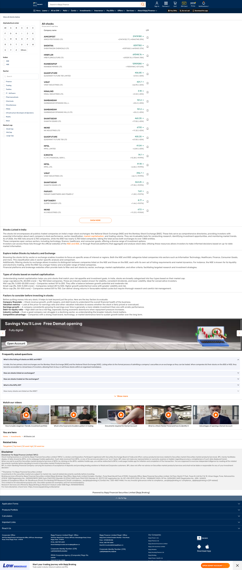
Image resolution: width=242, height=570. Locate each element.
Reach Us (6, 528)
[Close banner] (237, 565)
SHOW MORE (95, 220)
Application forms (10, 504)
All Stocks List (29, 436)
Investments (16, 436)
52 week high (28, 446)
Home (5, 436)
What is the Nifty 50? (12, 385)
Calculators (7, 516)
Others (23, 50)
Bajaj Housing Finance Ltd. (156, 552)
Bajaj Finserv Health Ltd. (155, 558)
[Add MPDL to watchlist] (147, 147)
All (5, 28)
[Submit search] (143, 4)
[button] (121, 335)
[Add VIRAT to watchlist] (147, 83)
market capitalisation (94, 236)
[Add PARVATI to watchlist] (147, 192)
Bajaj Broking (152, 555)
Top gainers (7, 446)
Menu (38, 11)
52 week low (39, 446)
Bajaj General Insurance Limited (157, 543)
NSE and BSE (73, 244)
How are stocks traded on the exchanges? (21, 379)
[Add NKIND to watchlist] (147, 128)
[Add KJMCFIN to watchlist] (147, 156)
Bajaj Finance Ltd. (153, 541)
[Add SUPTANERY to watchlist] (147, 201)
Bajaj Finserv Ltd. (153, 538)
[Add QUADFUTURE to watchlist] (147, 74)
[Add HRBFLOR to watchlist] (147, 56)
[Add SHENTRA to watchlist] (147, 46)
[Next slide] (239, 333)
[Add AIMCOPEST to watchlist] (147, 37)
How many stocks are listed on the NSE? (20, 391)
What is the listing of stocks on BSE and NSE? (23, 359)
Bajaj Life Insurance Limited (156, 546)
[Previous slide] (2, 333)
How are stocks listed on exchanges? (19, 373)
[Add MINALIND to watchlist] (147, 92)
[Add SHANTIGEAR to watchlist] (147, 119)
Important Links (9, 522)
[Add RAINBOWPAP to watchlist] (147, 65)
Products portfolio (10, 510)
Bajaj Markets (152, 549)
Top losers (17, 446)
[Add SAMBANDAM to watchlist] (147, 101)
